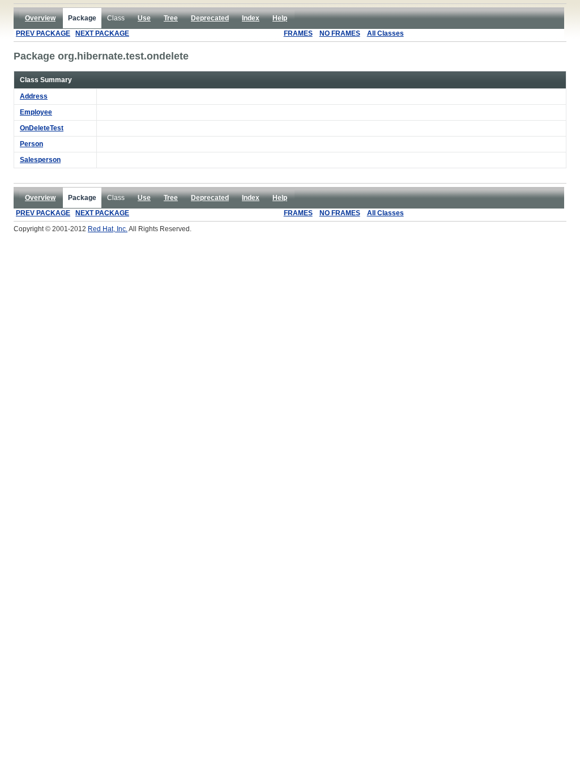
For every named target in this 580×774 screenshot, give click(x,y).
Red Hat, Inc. (107, 229)
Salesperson (40, 160)
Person (31, 144)
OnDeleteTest (41, 128)
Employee (36, 112)
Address (34, 96)
